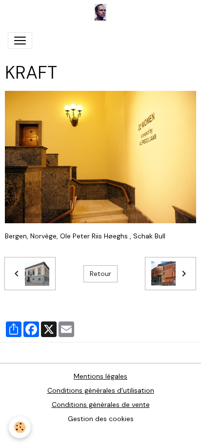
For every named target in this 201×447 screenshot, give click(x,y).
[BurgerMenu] (20, 40)
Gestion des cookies (101, 418)
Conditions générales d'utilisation (100, 390)
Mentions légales (100, 376)
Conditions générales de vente (101, 404)
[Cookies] (20, 427)
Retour (100, 273)
